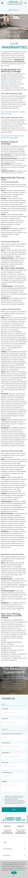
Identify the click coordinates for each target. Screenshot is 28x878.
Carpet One (4, 16)
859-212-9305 (20, 831)
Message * (4, 781)
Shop (5, 842)
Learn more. (20, 870)
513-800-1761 (7, 831)
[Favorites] (22, 3)
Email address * (6, 752)
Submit (14, 809)
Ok (14, 872)
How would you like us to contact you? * (12, 733)
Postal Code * (5, 762)
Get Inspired (7, 849)
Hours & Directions (7, 833)
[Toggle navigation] (2, 3)
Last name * (5, 718)
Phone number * (6, 742)
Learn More (12, 693)
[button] (14, 737)
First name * (5, 708)
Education (6, 855)
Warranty (22, 16)
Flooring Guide (13, 16)
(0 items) (25, 2)
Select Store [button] (13, 10)
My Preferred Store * (7, 772)
